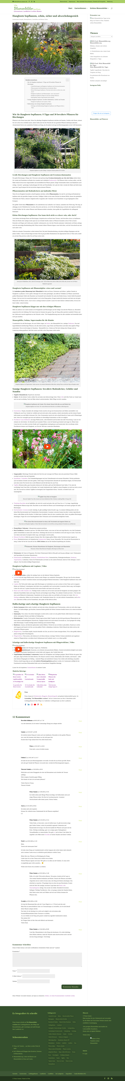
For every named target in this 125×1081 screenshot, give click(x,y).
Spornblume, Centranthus (21, 478)
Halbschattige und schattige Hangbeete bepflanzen (40, 104)
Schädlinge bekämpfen (64, 1055)
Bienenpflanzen (27, 19)
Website (14, 981)
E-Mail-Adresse (17, 976)
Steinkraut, (34, 557)
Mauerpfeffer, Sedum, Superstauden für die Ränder (42, 97)
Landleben (70, 1043)
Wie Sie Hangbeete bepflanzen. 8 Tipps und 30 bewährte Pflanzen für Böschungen (44, 83)
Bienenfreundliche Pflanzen (68, 1016)
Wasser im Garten (60, 1061)
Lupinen (16, 584)
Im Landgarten (59, 1073)
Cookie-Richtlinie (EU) (80, 1073)
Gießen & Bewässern (52, 1037)
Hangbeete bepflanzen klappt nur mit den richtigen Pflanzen (45, 95)
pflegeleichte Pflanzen (52, 1052)
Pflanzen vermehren (67, 1049)
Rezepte (73, 1052)
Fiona (31, 746)
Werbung (109, 1)
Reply (80, 721)
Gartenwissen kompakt (17, 19)
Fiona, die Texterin (19, 1046)
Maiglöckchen (18, 631)
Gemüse (64, 1034)
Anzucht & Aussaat (52, 1016)
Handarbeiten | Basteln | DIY (64, 1040)
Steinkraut (73, 557)
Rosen (15, 539)
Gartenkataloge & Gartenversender (55, 1031)
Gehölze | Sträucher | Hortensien (54, 1034)
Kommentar (16, 951)
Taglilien (16, 485)
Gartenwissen (23, 1073)
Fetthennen (71, 323)
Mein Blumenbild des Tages (99, 67)
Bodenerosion (53, 180)
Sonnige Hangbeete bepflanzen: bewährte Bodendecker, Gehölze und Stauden (46, 99)
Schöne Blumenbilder (98, 8)
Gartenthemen (80, 8)
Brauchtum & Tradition (53, 1022)
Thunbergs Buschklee (20, 503)
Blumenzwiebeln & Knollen (61, 1019)
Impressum (72, 1)
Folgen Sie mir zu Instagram (101, 113)
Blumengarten (51, 1019)
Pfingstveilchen (18, 636)
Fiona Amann (33, 791)
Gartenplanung (67, 1031)
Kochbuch (58, 1043)
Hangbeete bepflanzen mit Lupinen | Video (41, 101)
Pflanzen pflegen (51, 1046)
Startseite (14, 1073)
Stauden (58, 1058)
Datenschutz (63, 1)
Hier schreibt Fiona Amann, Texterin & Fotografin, (91, 1)
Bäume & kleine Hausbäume (65, 1022)
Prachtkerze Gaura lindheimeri (22, 419)
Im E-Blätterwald (18, 1051)
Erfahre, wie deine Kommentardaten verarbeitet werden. (60, 995)
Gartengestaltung (71, 1028)
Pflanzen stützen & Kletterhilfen (54, 1049)
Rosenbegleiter (56, 1055)
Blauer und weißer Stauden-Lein (22, 590)
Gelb (62, 397)
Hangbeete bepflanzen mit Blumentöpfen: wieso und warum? (45, 93)
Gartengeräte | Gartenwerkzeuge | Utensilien (57, 1028)
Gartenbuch (59, 1025)
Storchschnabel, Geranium (21, 510)
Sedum (48, 323)
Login (85, 1053)
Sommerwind (42, 539)
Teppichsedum (18, 559)
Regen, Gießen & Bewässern (64, 1052)
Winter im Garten (69, 1061)
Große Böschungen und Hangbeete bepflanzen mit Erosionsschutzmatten (48, 86)
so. (54, 832)
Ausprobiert (69, 1073)
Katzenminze (17, 411)
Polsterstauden (18, 557)
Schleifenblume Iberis (43, 557)
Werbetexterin (37, 696)
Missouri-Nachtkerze (19, 537)
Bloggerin (44, 696)
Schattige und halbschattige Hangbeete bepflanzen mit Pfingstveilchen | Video (47, 106)
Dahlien (74, 1022)
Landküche (64, 1043)
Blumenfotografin (52, 696)
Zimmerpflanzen (51, 1064)
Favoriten (47, 834)
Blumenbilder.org (96, 43)
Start (70, 8)
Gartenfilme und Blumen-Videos (40, 19)
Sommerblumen (31, 667)
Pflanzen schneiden (61, 1046)
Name (14, 971)
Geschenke (70, 1034)
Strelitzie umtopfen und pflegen (98, 80)
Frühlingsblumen (51, 1025)
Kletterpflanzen (51, 1043)
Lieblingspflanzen (33, 1073)
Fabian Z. (24, 757)
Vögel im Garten (51, 1061)
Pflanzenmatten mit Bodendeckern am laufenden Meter (44, 88)
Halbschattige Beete (52, 1040)
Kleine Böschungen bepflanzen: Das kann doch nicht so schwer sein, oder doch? (48, 90)
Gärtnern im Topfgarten (63, 1037)
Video (67, 1058)
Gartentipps (74, 1031)
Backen (59, 1016)
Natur (75, 1043)
